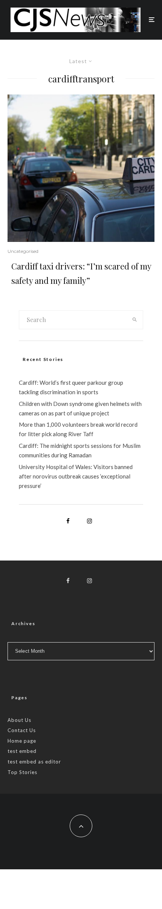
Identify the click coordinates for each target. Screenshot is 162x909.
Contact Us (22, 730)
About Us (19, 720)
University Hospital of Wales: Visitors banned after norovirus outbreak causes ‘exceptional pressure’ (76, 476)
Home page (22, 741)
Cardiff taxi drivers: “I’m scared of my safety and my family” (81, 273)
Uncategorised (23, 251)
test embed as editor (34, 762)
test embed (22, 751)
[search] (135, 320)
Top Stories (22, 772)
